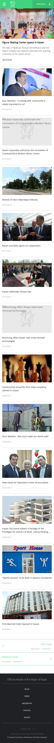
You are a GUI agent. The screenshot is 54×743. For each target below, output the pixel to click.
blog (27, 689)
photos (27, 710)
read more (27, 11)
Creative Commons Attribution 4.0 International (27, 737)
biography (27, 703)
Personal (41, 4)
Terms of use (25, 729)
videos (27, 717)
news (27, 696)
